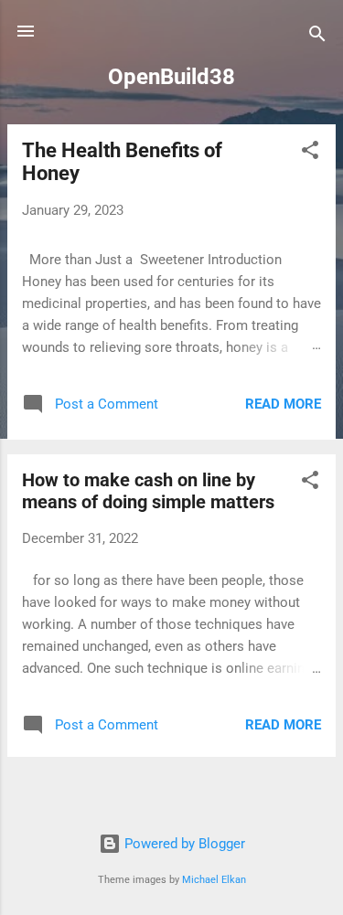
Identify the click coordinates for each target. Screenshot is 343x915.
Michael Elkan (214, 880)
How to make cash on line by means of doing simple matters (148, 491)
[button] (310, 153)
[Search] (317, 37)
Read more (283, 404)
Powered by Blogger (183, 843)
